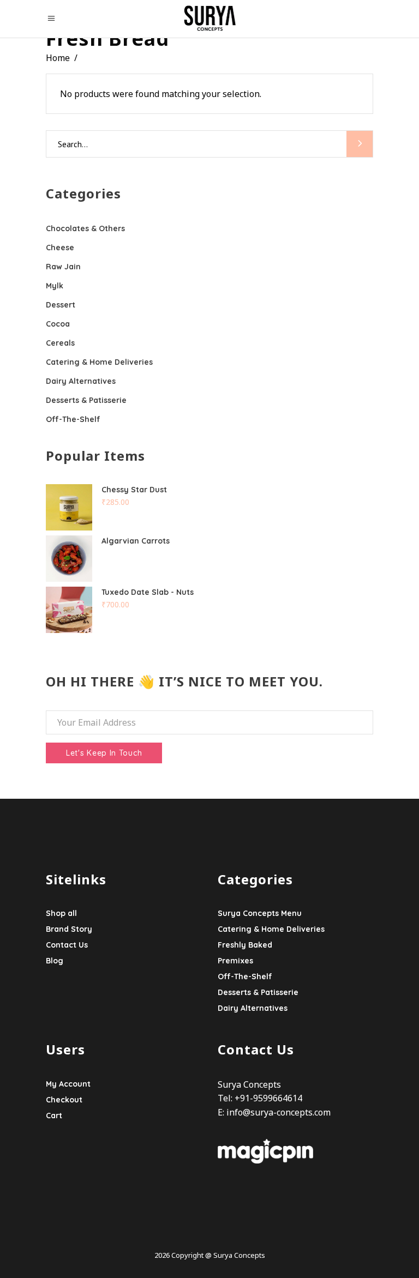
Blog (54, 961)
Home (58, 58)
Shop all (61, 913)
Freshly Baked (245, 945)
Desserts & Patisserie (86, 400)
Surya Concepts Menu (260, 913)
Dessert (60, 305)
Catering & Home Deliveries (99, 362)
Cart (54, 1115)
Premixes (235, 961)
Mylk (54, 286)
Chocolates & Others (85, 228)
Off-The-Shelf (73, 419)
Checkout (64, 1100)
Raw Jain (63, 267)
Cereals (60, 343)
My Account (68, 1084)
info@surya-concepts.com (278, 1112)
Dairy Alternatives (81, 381)
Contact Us (67, 945)
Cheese (60, 247)
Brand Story (69, 929)
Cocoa (58, 324)
